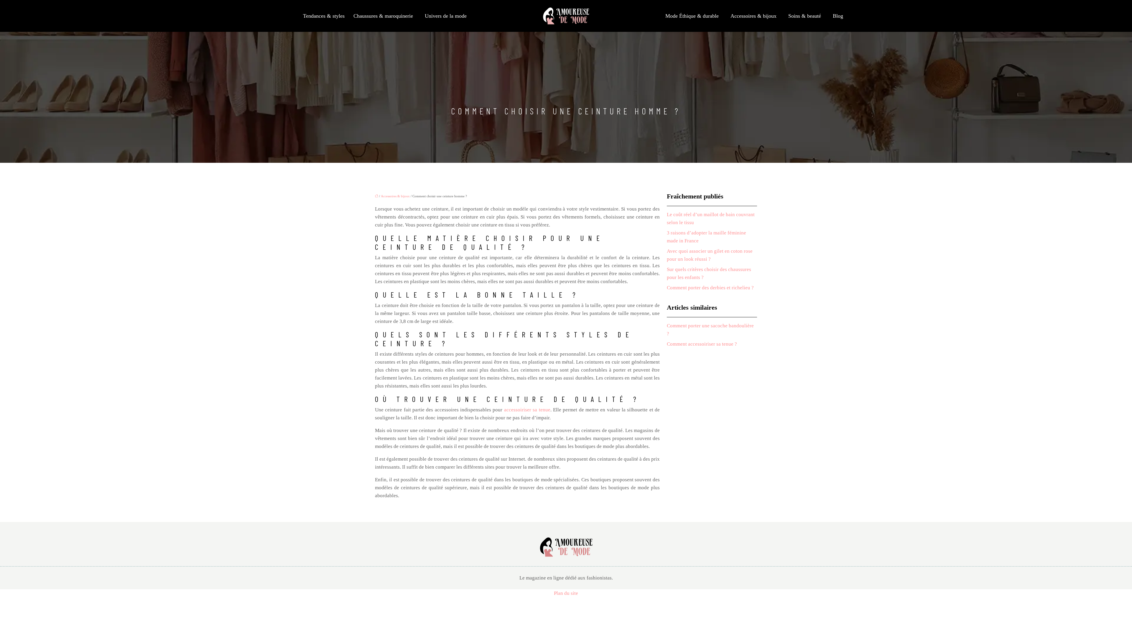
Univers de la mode (446, 16)
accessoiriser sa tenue (527, 410)
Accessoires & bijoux (753, 16)
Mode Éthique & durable (692, 16)
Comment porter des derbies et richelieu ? (710, 287)
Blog (838, 16)
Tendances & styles (324, 16)
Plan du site (566, 593)
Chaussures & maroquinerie (383, 16)
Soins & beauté (804, 16)
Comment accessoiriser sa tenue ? (702, 344)
